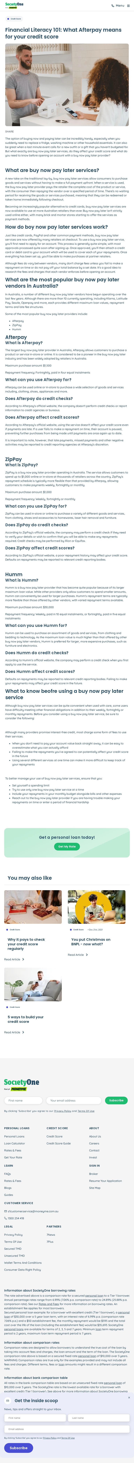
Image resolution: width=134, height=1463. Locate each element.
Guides (8, 1195)
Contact (94, 1150)
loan (98, 1329)
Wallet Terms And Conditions (23, 1262)
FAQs (7, 1174)
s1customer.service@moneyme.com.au (33, 1211)
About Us (95, 1136)
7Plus (50, 1241)
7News (51, 1234)
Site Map (94, 1188)
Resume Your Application (105, 1181)
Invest (93, 1157)
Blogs (8, 1188)
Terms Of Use (13, 1241)
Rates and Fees (49, 1304)
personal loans (14, 1329)
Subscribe (19, 1448)
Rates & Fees (12, 1150)
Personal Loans (14, 1136)
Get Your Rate (13, 1157)
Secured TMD (12, 1248)
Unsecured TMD (14, 1255)
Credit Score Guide (59, 1143)
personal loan (94, 1295)
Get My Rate (67, 847)
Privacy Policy (13, 1234)
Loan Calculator (14, 1143)
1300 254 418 (16, 1218)
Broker (93, 1174)
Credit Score (54, 1136)
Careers (94, 1143)
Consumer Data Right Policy (22, 1269)
